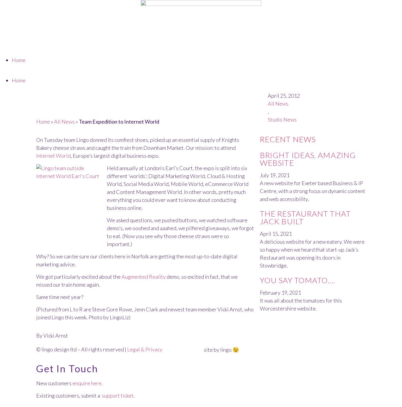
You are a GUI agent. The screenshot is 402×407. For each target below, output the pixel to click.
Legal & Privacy (144, 349)
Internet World (53, 155)
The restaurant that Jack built (305, 217)
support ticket (118, 395)
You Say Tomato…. (297, 280)
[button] (201, 73)
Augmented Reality (144, 276)
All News (64, 121)
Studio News (282, 119)
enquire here (87, 383)
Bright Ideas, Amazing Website (308, 158)
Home (19, 60)
